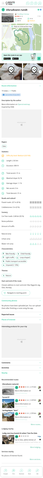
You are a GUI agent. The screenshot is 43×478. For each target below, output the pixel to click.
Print (13, 473)
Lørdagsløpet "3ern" (10, 410)
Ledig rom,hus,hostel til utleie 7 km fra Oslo (19, 433)
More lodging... (35, 447)
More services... (35, 459)
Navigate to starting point (16, 293)
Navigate (6, 473)
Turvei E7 (5, 397)
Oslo (4, 146)
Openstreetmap (24, 104)
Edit (37, 473)
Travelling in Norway (23, 14)
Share (29, 473)
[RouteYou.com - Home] (10, 3)
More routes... (36, 424)
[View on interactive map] (21, 49)
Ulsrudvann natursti (10, 384)
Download (21, 473)
